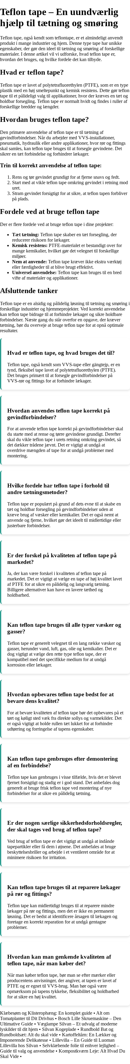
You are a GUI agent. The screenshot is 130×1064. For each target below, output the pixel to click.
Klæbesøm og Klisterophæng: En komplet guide (46, 1013)
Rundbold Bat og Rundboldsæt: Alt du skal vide (56, 1032)
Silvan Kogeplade (59, 1029)
